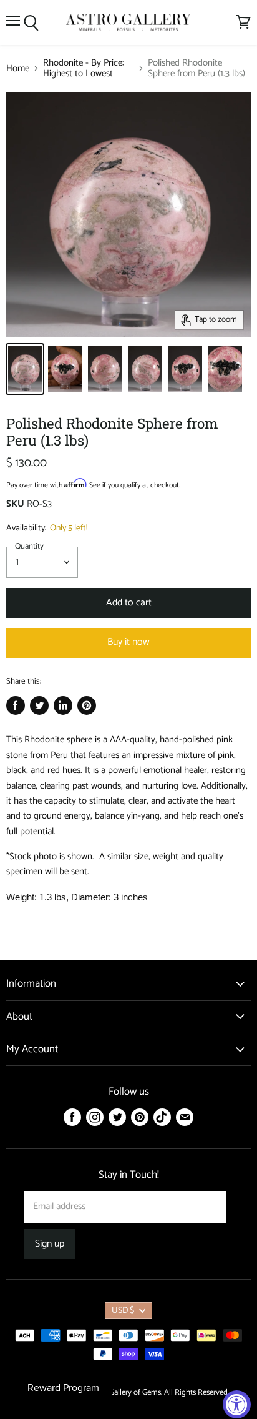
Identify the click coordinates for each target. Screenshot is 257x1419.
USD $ (123, 1310)
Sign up (49, 1244)
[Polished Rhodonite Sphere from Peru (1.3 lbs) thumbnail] (25, 369)
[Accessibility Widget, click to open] (237, 1404)
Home (17, 68)
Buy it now (128, 642)
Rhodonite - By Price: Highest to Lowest (83, 68)
